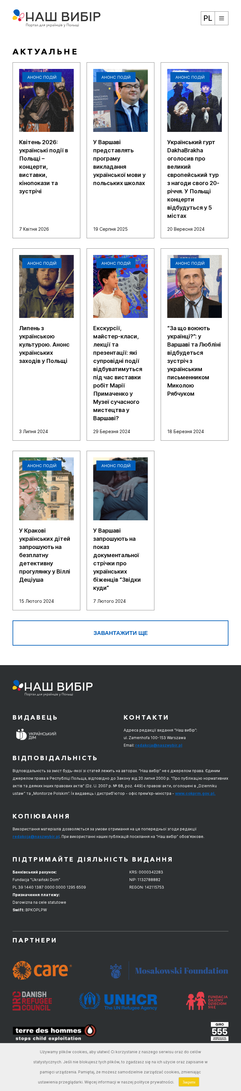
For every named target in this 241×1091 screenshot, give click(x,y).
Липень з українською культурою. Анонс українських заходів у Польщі (44, 344)
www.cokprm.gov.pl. (195, 793)
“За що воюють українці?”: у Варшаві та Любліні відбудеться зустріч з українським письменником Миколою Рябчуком (194, 361)
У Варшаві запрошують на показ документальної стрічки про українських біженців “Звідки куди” (117, 559)
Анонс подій (41, 77)
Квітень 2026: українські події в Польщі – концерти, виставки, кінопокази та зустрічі (43, 167)
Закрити (189, 1081)
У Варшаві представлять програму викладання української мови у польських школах (119, 162)
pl (207, 18)
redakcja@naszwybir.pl (158, 745)
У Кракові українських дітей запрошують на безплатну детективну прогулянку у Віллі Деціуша (44, 555)
